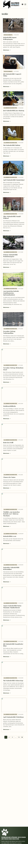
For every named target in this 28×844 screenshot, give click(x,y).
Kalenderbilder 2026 (9, 536)
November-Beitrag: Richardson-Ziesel (13, 369)
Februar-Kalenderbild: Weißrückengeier (10, 255)
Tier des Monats (8, 34)
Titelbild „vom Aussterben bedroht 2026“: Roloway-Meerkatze (11, 514)
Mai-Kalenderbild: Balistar (11, 145)
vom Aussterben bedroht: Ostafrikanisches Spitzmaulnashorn (11, 293)
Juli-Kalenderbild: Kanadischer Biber (13, 645)
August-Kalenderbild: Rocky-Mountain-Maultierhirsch (12, 606)
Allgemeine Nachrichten (10, 107)
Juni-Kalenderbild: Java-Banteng (13, 110)
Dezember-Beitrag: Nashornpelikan (9, 332)
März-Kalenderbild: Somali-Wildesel (12, 217)
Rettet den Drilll (8, 442)
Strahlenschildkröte (9, 406)
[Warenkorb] (22, 4)
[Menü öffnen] (25, 4)
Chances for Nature (9, 477)
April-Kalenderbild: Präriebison (13, 717)
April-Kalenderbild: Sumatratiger (14, 180)
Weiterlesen (6, 50)
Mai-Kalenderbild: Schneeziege (13, 680)
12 (19, 737)
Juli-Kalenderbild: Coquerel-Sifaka (12, 75)
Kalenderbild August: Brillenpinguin (10, 38)
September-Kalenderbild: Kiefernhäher (11, 568)
